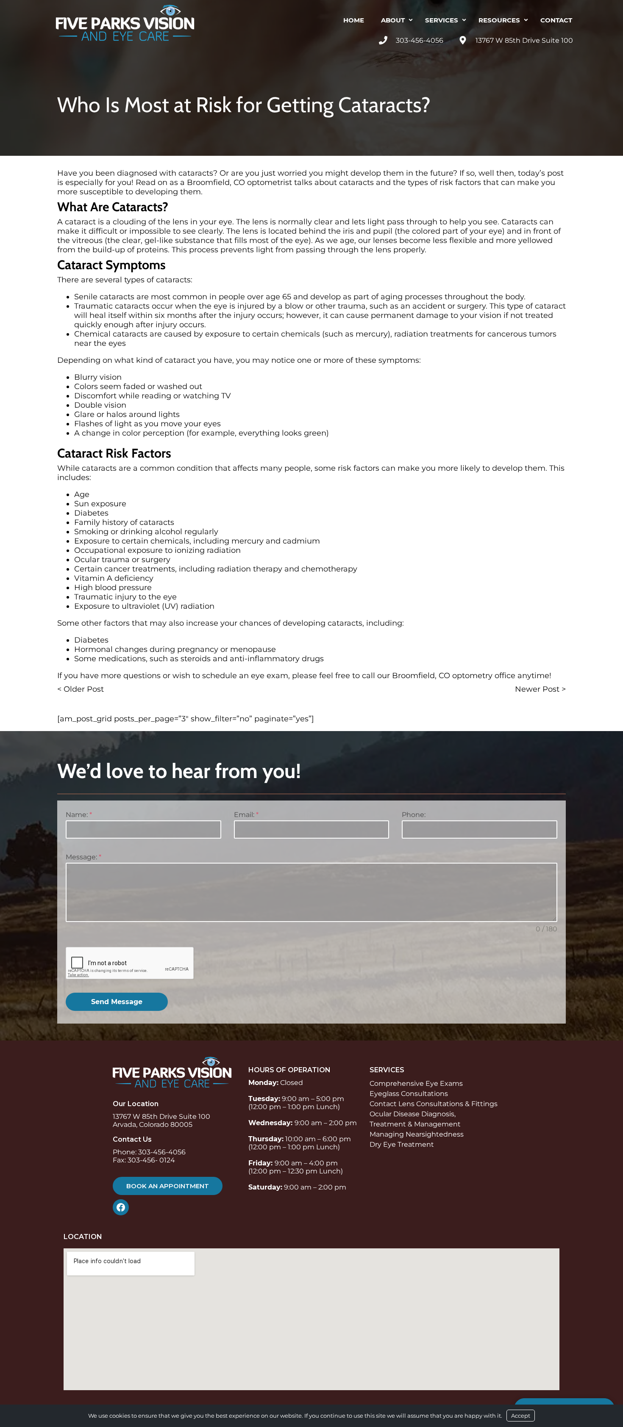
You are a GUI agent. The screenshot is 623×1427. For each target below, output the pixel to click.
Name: (79, 815)
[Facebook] (123, 1207)
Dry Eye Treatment (402, 1144)
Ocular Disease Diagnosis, (413, 1114)
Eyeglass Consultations (409, 1094)
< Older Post (80, 689)
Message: (83, 857)
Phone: (414, 815)
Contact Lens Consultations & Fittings (434, 1104)
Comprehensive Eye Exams (416, 1083)
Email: (246, 815)
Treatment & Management (415, 1124)
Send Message (116, 1002)
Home (353, 20)
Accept (520, 1415)
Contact (556, 20)
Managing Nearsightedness (417, 1134)
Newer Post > (540, 689)
